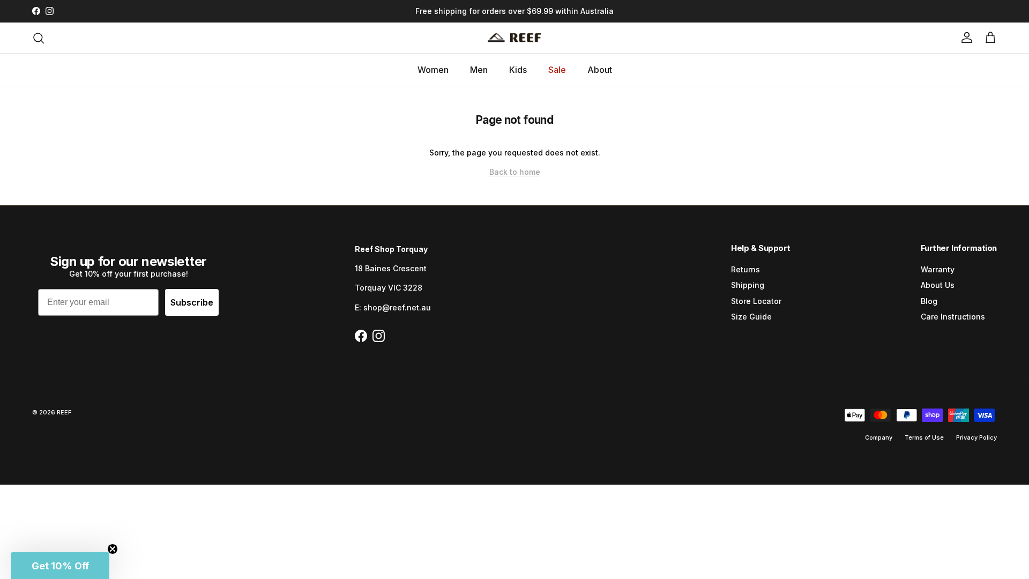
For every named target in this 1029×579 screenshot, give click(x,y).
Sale (557, 69)
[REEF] (514, 37)
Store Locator (756, 301)
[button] (60, 565)
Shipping (747, 285)
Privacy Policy (976, 437)
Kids (518, 69)
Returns (745, 269)
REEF (64, 412)
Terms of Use (924, 437)
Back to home (514, 171)
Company (878, 437)
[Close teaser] (112, 549)
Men (479, 69)
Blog (929, 301)
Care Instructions (953, 316)
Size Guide (751, 316)
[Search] (38, 38)
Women (433, 69)
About (599, 69)
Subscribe (191, 302)
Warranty (938, 269)
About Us (938, 285)
